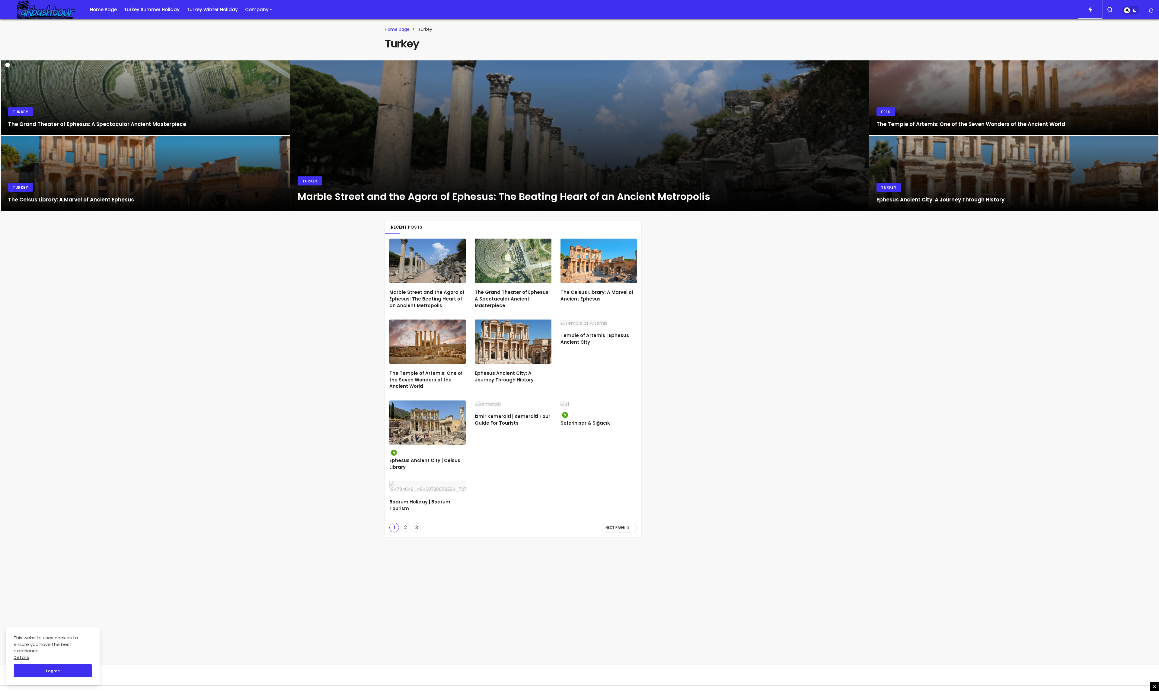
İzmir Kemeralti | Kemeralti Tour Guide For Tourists (512, 419)
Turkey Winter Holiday (212, 9)
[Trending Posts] (1090, 10)
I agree (53, 670)
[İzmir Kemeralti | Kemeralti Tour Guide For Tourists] (513, 403)
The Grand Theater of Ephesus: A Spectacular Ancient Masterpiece (512, 299)
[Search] (1110, 10)
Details (21, 657)
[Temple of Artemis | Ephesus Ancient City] (598, 323)
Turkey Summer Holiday (152, 9)
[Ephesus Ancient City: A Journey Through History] (1013, 173)
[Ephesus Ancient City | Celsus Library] (427, 422)
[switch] (1130, 10)
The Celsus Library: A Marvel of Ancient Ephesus (597, 295)
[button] (7, 65)
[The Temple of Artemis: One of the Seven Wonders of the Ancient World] (1013, 98)
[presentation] (4, 131)
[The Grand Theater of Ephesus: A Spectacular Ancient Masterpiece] (145, 98)
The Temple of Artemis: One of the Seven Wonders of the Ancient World (426, 380)
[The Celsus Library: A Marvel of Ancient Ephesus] (145, 173)
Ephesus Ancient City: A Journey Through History (504, 376)
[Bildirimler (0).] (1151, 10)
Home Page (103, 9)
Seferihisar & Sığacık (585, 423)
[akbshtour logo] (43, 9)
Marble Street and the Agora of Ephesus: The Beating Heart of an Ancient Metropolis (427, 299)
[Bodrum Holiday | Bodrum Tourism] (427, 487)
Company (257, 9)
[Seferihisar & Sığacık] (598, 403)
